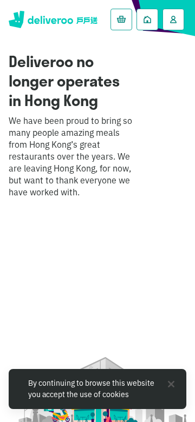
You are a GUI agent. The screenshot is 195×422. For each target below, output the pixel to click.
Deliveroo (53, 19)
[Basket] (121, 19)
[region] (97, 389)
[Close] (171, 384)
